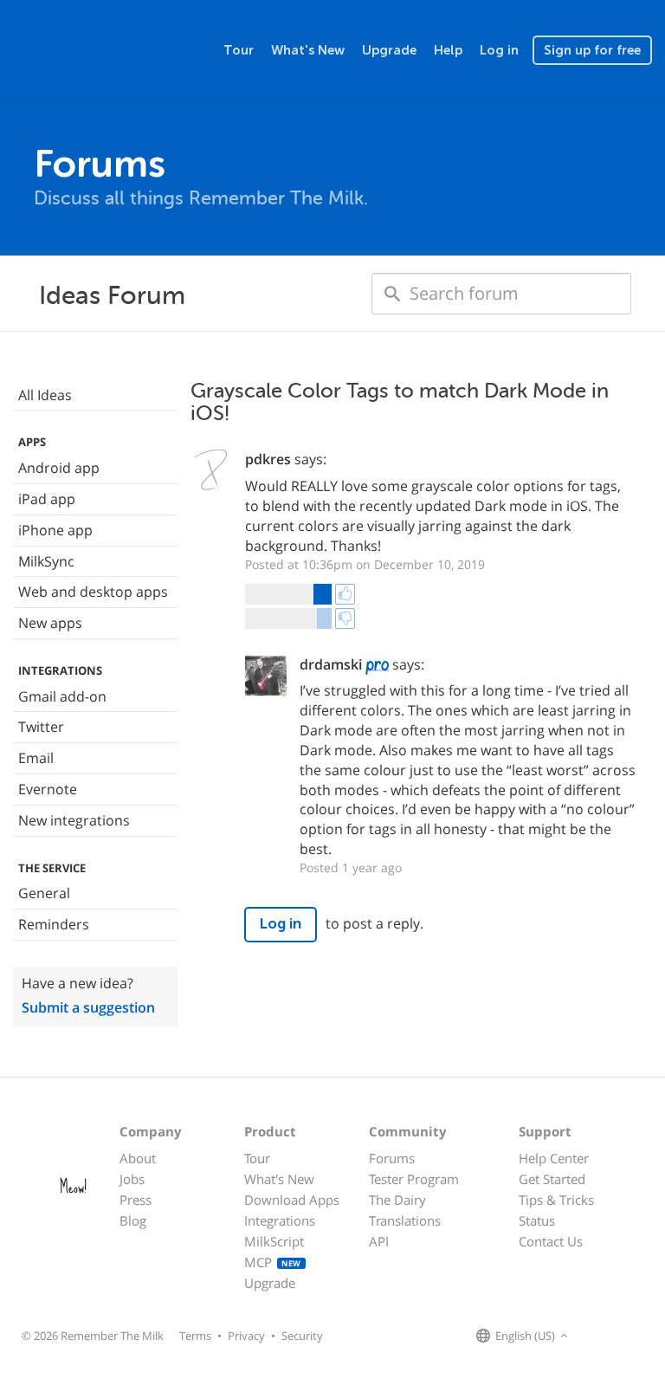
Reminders (53, 924)
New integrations (74, 820)
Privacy (246, 1335)
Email (36, 757)
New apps (50, 622)
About (137, 1158)
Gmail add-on (62, 696)
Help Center (554, 1158)
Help (448, 50)
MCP (272, 1262)
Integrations (279, 1220)
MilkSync (46, 561)
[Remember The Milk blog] (643, 1336)
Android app (59, 467)
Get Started (552, 1179)
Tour (238, 50)
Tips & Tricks (556, 1199)
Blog (132, 1220)
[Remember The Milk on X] (621, 1336)
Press (135, 1199)
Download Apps (291, 1199)
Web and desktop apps (93, 591)
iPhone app (55, 530)
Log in (499, 50)
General (44, 893)
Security (302, 1335)
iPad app (46, 498)
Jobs (132, 1179)
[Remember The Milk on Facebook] (597, 1336)
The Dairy (397, 1199)
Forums (392, 1158)
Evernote (47, 789)
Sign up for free (592, 50)
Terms (195, 1335)
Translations (405, 1220)
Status (537, 1220)
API (379, 1241)
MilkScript (274, 1241)
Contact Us (551, 1241)
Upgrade (389, 50)
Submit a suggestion (88, 1007)
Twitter (41, 726)
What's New (308, 50)
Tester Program (414, 1179)
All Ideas (45, 395)
